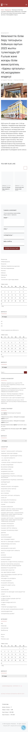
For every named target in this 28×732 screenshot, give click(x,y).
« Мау (2, 306)
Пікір (6, 217)
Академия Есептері (7, 471)
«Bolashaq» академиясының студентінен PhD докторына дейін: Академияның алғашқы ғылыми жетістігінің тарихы (12, 384)
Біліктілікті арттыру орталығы (10, 495)
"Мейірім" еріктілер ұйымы (9, 453)
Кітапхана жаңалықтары (7, 424)
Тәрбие (3, 604)
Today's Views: (6, 709)
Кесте (3, 552)
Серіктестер (5, 589)
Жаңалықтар (8, 10)
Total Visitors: (6, 714)
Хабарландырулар (5, 261)
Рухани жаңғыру (6, 580)
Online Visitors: (6, 707)
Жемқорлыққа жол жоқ (8, 543)
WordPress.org (4, 630)
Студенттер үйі (5, 596)
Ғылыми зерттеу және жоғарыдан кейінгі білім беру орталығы (12, 509)
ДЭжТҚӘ (3, 532)
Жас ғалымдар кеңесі (8, 539)
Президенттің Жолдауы (8, 578)
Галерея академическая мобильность (10, 330)
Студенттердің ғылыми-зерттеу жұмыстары (11, 599)
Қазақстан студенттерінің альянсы (12, 561)
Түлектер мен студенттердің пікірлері (9, 279)
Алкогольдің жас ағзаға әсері (19, 188)
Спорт (3, 594)
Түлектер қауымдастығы (8, 607)
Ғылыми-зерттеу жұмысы (9, 528)
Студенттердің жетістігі (8, 602)
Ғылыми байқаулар (7, 506)
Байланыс (3, 272)
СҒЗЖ (2, 587)
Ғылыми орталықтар (7, 523)
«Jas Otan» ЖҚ (5, 460)
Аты (6, 229)
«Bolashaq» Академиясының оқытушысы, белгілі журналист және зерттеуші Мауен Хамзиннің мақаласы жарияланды (14, 401)
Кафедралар (4, 275)
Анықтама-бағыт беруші (8, 488)
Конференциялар (6, 557)
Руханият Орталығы (7, 583)
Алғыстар (3, 277)
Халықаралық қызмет (7, 613)
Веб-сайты (8, 241)
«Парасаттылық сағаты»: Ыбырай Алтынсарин (13, 417)
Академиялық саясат (8, 473)
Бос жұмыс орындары (8, 502)
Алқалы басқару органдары (9, 486)
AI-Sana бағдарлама (7, 464)
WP (9, 725)
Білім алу (4, 497)
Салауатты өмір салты (8, 585)
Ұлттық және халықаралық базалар (12, 609)
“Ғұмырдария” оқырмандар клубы (11, 455)
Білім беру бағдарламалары (7, 268)
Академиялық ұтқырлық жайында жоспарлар (11, 476)
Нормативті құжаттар (7, 570)
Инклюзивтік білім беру (8, 548)
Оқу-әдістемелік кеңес (8, 572)
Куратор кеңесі (6, 559)
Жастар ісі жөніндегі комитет (10, 541)
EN (1, 326)
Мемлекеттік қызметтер (8, 568)
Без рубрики (5, 493)
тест (2, 413)
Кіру (2, 623)
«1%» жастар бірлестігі (8, 458)
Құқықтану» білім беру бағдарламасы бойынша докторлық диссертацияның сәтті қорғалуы (12, 394)
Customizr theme (21, 725)
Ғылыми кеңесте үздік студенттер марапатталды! (12, 397)
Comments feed (4, 628)
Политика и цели (5, 639)
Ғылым (3, 504)
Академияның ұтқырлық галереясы (12, 479)
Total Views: (5, 712)
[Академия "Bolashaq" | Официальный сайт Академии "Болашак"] (4, 4)
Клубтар (3, 555)
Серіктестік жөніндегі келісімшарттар (13, 592)
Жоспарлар (4, 546)
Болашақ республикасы (8, 500)
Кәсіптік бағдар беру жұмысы (6, 188)
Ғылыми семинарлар (7, 526)
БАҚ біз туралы (5, 491)
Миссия (3, 634)
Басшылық (3, 264)
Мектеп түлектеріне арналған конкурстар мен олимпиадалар (11, 564)
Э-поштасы (8, 235)
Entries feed (3, 625)
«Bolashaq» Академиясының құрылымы (10, 266)
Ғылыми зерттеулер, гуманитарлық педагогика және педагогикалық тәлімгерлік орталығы (12, 514)
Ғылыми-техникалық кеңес (9, 530)
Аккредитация (5, 482)
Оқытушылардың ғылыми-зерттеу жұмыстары (11, 575)
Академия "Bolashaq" (7, 80)
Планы (2, 636)
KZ (1, 321)
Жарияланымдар (6, 537)
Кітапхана (3, 270)
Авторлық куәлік (6, 469)
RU (2, 323)
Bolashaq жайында (7, 467)
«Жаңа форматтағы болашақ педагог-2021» (11, 428)
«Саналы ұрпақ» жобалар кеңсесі (11, 462)
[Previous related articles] (21, 168)
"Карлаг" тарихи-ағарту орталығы (11, 451)
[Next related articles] (25, 168)
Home (2, 10)
